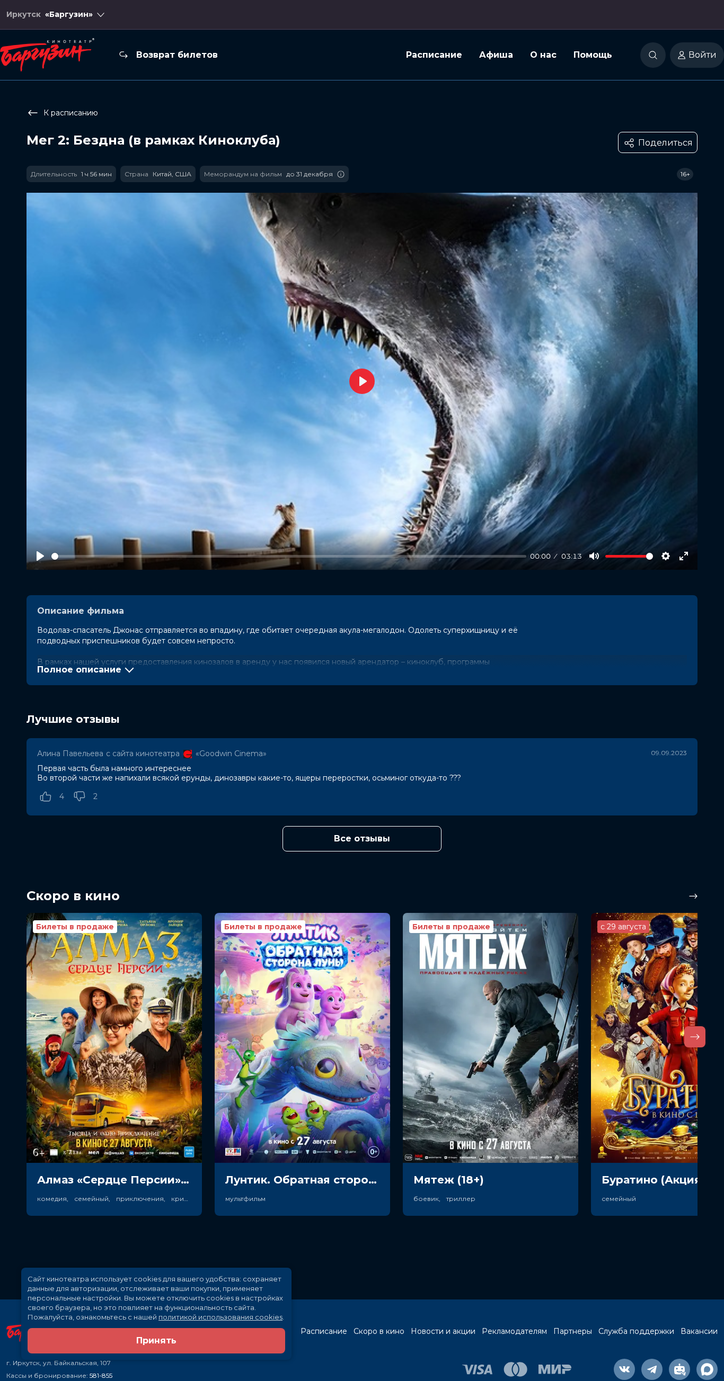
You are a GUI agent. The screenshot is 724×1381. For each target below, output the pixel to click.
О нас (543, 55)
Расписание (434, 55)
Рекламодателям (514, 1331)
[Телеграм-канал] (652, 1369)
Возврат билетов (177, 55)
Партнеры (572, 1331)
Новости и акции (443, 1331)
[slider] (288, 556)
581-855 (101, 1375)
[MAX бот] (707, 1369)
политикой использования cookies (220, 1317)
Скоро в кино (379, 1331)
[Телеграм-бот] (679, 1369)
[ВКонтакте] (624, 1369)
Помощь (592, 55)
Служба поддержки (636, 1331)
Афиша (496, 55)
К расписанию (70, 113)
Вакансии (699, 1331)
